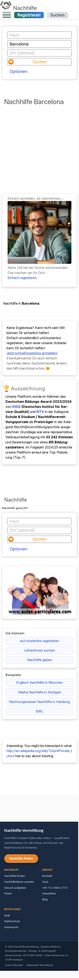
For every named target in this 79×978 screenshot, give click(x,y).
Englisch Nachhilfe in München (39, 682)
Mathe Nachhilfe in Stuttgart (39, 692)
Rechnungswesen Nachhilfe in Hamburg (39, 702)
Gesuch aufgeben (15, 888)
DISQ (16, 406)
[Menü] (7, 15)
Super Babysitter (14, 965)
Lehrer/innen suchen (39, 650)
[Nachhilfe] (6, 7)
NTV (40, 412)
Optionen (18, 71)
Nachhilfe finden (21, 858)
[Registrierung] (39, 262)
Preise (8, 893)
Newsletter (49, 893)
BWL (39, 711)
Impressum (11, 927)
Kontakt (47, 876)
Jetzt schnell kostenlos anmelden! (32, 353)
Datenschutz (12, 921)
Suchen (57, 15)
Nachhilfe (25, 7)
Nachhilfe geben (39, 660)
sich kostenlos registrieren (39, 641)
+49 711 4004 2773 (54, 888)
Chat (45, 882)
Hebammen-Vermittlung (39, 965)
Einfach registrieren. (22, 278)
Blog (45, 899)
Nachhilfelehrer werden (19, 882)
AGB (7, 915)
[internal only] (1, 806)
